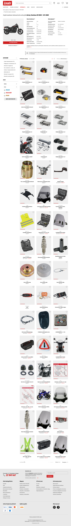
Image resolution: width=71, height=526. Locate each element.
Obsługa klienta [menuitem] (39, 7)
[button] (50, 3)
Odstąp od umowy (6, 497)
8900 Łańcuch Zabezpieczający (27, 332)
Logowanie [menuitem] (66, 7)
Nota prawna (55, 483)
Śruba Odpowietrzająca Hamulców (44, 257)
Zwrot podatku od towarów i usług (43, 489)
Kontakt (4, 483)
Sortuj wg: (59, 58)
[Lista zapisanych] (63, 3)
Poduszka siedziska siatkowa (27, 206)
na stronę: (31, 58)
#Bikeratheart (22, 487)
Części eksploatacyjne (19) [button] (9, 61)
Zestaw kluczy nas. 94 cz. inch (44, 232)
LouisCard (5, 494)
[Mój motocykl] (58, 3)
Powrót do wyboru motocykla (10, 11)
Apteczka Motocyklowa (44, 307)
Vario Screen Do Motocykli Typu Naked (43, 206)
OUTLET (7, 95)
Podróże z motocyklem (24, 489)
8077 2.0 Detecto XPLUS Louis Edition (43, 456)
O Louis (37, 483)
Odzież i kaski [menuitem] (5, 7)
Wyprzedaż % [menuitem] (22, 7)
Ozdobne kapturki (44, 156)
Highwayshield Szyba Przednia (44, 431)
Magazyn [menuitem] (33, 7)
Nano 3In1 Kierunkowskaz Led (44, 82)
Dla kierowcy (22, 492)
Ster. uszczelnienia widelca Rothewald (27, 181)
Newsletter (5, 490)
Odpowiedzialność (40, 490)
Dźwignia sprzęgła (60, 181)
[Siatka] (52, 58)
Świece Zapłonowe (60, 431)
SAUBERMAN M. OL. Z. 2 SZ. (60, 332)
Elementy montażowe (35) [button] (9, 76)
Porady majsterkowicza (24, 485)
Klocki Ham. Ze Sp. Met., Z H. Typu (27, 406)
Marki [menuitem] (28, 7)
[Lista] (54, 58)
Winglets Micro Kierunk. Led (60, 82)
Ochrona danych (56, 487)
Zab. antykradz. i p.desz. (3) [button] (9, 67)
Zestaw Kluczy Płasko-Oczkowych (27, 107)
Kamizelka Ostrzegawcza (27, 232)
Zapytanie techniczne (7, 487)
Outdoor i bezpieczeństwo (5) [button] (9, 69)
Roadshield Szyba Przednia (60, 232)
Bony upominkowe (6, 492)
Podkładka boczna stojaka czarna (44, 332)
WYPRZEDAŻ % (8, 92)
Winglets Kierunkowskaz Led (27, 82)
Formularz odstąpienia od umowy (59, 490)
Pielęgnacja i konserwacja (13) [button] (10, 63)
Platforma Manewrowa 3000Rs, (43, 406)
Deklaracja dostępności (57, 492)
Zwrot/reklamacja (6, 496)
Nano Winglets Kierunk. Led (44, 107)
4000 (27, 307)
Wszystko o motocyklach (24, 490)
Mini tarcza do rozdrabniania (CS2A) (44, 181)
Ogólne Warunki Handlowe (58, 485)
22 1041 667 (11, 475)
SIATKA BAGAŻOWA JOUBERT (27, 156)
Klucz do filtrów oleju (27, 282)
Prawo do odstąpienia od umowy (59, 489)
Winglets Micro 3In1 (43, 131)
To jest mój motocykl (13, 42)
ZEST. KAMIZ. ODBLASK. (27, 456)
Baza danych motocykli (7, 489)
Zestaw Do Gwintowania (27, 257)
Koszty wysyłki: (27, 521)
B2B (4, 485)
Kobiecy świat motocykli (24, 483)
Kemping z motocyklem (24, 494)
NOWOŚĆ (7, 89)
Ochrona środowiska (57, 494)
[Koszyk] (67, 3)
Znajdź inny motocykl (12, 45)
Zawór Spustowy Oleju (60, 282)
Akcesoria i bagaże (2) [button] (8, 65)
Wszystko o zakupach (40, 487)
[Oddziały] (54, 3)
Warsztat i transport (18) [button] (8, 74)
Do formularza (32, 53)
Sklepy (37, 485)
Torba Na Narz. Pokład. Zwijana (60, 307)
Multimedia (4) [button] (7, 72)
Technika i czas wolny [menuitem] (14, 7)
